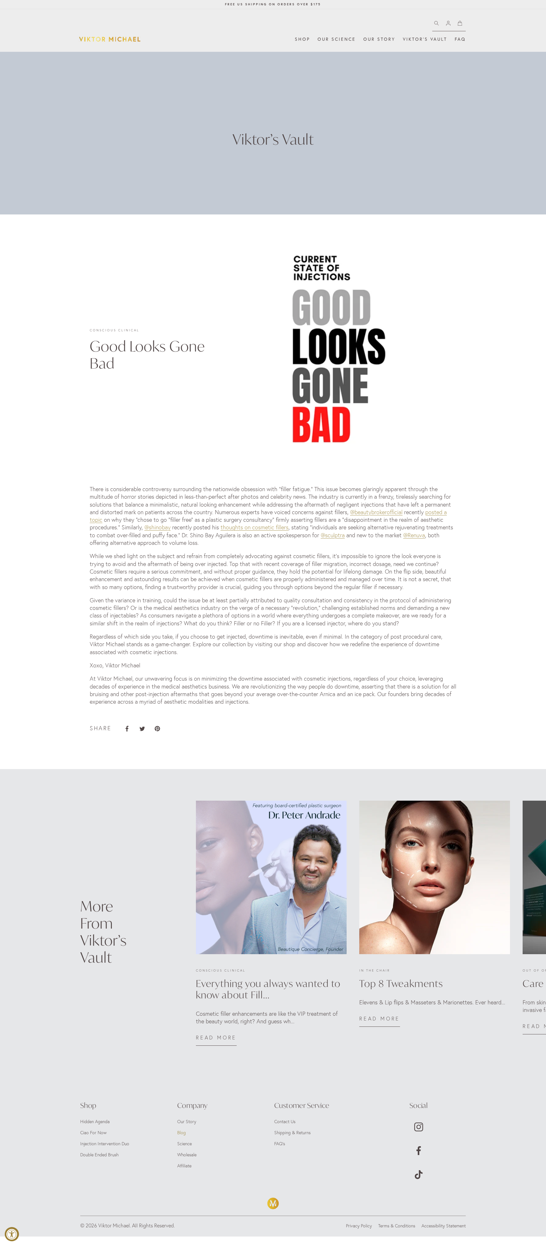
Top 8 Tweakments (386, 805)
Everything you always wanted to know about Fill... (268, 989)
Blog (181, 1132)
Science (184, 1144)
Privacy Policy (359, 1226)
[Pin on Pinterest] (157, 728)
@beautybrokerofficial (376, 512)
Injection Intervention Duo (104, 1144)
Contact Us (284, 1121)
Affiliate (184, 1166)
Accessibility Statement (444, 1226)
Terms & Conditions (396, 1226)
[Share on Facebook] (127, 728)
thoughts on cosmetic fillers (254, 527)
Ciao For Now (93, 1132)
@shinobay (157, 527)
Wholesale (187, 1155)
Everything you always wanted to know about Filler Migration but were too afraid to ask (271, 810)
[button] (302, 39)
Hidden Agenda (95, 1121)
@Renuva (414, 535)
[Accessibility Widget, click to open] (12, 1234)
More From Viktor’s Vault (103, 931)
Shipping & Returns (292, 1132)
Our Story (186, 1121)
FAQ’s (279, 1144)
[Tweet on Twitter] (142, 728)
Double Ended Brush (99, 1155)
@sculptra (333, 535)
